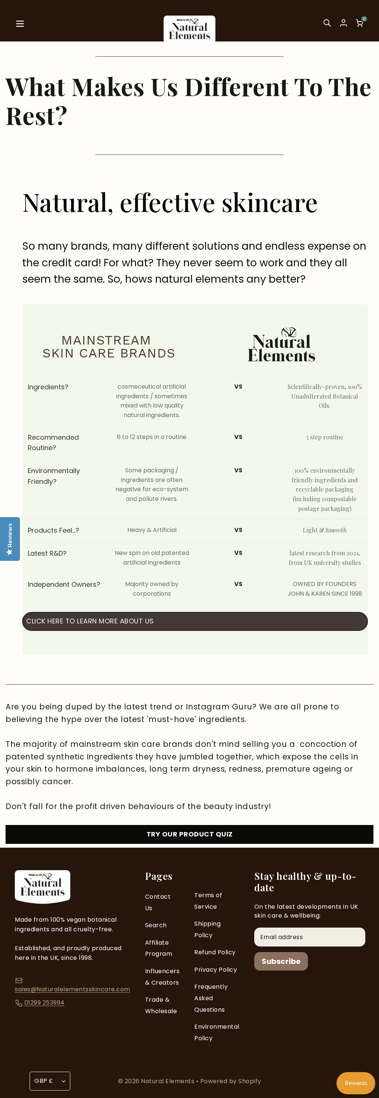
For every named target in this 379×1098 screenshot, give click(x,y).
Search (156, 925)
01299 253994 (44, 1002)
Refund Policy (215, 952)
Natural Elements (168, 1081)
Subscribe (281, 961)
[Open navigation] (20, 28)
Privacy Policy (215, 969)
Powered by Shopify (230, 1081)
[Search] (327, 28)
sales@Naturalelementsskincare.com (72, 989)
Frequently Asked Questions (211, 998)
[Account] (343, 23)
